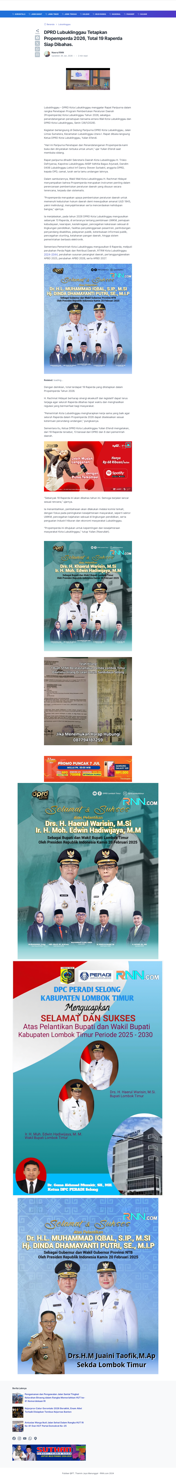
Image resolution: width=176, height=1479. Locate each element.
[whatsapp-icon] (30, 1438)
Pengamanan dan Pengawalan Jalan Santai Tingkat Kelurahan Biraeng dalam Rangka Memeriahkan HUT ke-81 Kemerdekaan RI (55, 1397)
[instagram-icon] (19, 1438)
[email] (37, 54)
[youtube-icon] (24, 1438)
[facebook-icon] (14, 1438)
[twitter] (37, 43)
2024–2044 (51, 254)
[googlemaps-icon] (35, 1438)
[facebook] (37, 37)
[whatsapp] (37, 49)
